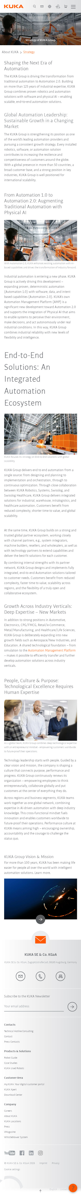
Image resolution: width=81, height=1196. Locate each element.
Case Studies (10, 1063)
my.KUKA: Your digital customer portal (24, 1084)
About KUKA (10, 52)
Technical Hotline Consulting (18, 1031)
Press (7, 1126)
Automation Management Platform (52, 650)
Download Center (13, 1095)
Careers (8, 1111)
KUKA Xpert (10, 1089)
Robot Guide (10, 1057)
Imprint (43, 1163)
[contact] (42, 6)
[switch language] (49, 6)
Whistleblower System (16, 1137)
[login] (57, 6)
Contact (8, 1036)
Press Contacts (12, 1041)
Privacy (55, 1163)
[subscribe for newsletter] (72, 1006)
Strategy (29, 52)
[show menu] (73, 6)
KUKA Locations (12, 1121)
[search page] (34, 6)
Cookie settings (12, 1169)
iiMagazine (9, 1132)
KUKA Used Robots (14, 1068)
